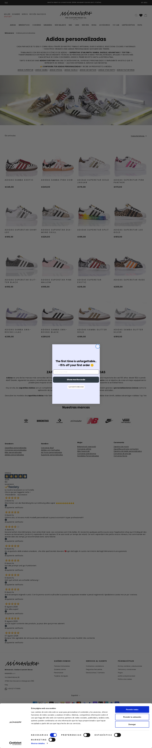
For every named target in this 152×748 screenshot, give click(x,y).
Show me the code (76, 379)
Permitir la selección (132, 717)
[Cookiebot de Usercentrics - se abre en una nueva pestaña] (15, 743)
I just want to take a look (76, 387)
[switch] (86, 735)
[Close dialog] (98, 346)
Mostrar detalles (38, 743)
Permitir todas (132, 710)
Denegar (132, 724)
